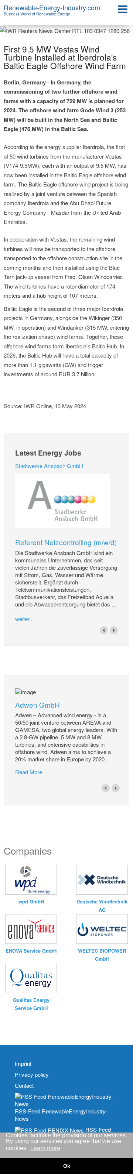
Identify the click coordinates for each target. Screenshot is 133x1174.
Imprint (23, 1063)
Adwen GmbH (37, 705)
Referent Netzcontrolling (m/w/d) (66, 542)
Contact (24, 1085)
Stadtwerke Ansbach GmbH (49, 466)
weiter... (24, 619)
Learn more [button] (45, 1148)
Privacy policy (32, 1074)
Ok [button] (66, 1166)
